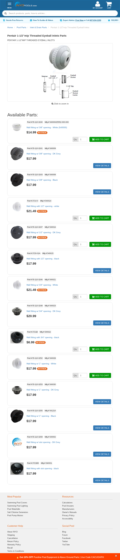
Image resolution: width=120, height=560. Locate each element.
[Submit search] (5, 13)
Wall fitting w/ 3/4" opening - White (42, 285)
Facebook (66, 538)
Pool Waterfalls (13, 509)
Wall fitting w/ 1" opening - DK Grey (42, 390)
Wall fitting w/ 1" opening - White (41, 363)
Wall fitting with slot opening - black (42, 468)
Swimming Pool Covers (17, 503)
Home (10, 27)
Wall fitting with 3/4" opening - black (42, 337)
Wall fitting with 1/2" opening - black (42, 258)
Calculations (67, 503)
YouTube (66, 545)
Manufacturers (68, 509)
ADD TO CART (102, 139)
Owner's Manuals (69, 512)
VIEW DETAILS (102, 165)
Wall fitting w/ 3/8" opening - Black (42, 180)
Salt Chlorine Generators (17, 512)
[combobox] (60, 13)
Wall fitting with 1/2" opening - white (42, 206)
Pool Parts (21, 27)
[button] (116, 556)
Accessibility (67, 519)
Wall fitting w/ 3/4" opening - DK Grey (43, 311)
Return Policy (13, 541)
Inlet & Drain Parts (38, 27)
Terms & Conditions (15, 551)
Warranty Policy (14, 545)
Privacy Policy (68, 515)
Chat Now (79, 20)
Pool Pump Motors (15, 515)
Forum (65, 535)
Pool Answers (68, 506)
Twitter (65, 541)
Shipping (11, 535)
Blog (64, 532)
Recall (10, 548)
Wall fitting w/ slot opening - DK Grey (43, 442)
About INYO (12, 532)
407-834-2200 (95, 20)
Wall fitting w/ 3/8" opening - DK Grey (43, 154)
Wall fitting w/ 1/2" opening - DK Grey (43, 232)
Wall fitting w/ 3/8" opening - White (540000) (46, 127)
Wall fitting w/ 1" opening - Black (41, 416)
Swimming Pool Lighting (17, 506)
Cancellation (12, 538)
